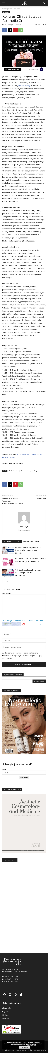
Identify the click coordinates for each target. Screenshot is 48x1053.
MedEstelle (41, 498)
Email (4, 769)
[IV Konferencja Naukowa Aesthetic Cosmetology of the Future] (8, 561)
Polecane (5, 1018)
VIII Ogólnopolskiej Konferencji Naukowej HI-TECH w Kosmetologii (28, 572)
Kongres (36, 471)
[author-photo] (24, 523)
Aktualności (18, 9)
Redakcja (10, 25)
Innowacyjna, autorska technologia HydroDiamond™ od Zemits (12, 500)
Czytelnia (5, 1011)
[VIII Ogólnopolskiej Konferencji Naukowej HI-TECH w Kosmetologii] (8, 573)
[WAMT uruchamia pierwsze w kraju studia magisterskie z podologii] (8, 550)
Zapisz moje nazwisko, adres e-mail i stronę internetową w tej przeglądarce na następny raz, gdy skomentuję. (22, 655)
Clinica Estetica (14, 471)
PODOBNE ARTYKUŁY (12, 541)
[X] (10, 30)
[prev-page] (3, 581)
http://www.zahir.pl (24, 530)
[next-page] (7, 581)
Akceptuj (25, 1047)
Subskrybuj (24, 777)
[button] (3, 3)
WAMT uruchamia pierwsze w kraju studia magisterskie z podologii (28, 550)
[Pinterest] (15, 30)
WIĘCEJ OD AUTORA (31, 541)
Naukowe (6, 1015)
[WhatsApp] (20, 30)
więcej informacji (31, 1044)
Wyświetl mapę (24, 85)
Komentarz (6, 593)
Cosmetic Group (26, 471)
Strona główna (7, 9)
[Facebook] (4, 30)
